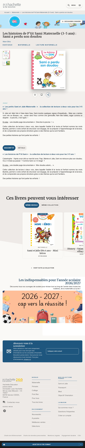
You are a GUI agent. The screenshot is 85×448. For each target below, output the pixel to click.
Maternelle (15, 12)
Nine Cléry (7, 42)
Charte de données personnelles (34, 435)
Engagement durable (69, 435)
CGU (79, 435)
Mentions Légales (54, 435)
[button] (71, 21)
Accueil (6, 12)
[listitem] (4, 411)
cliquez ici (27, 359)
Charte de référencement (13, 435)
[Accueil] (12, 5)
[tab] (9, 148)
